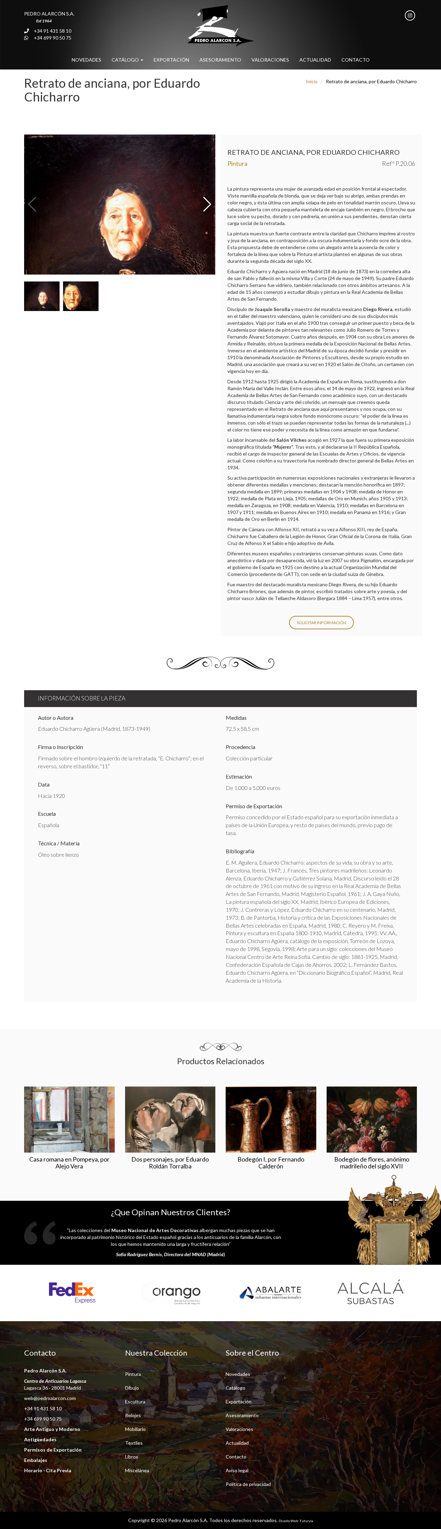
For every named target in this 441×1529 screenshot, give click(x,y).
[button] (207, 204)
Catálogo (126, 60)
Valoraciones (270, 60)
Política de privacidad (248, 1484)
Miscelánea (137, 1470)
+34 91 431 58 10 (52, 31)
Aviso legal (237, 1470)
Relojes (133, 1415)
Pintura (133, 1374)
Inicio (312, 81)
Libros (131, 1456)
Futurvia (306, 1521)
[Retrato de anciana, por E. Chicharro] (119, 205)
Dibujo (132, 1388)
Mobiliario (135, 1429)
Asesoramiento (220, 60)
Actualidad (315, 60)
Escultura (135, 1401)
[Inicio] (220, 25)
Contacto (355, 60)
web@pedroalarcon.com (50, 1398)
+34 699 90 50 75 (52, 38)
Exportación (171, 60)
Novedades (86, 60)
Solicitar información (321, 622)
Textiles (134, 1443)
